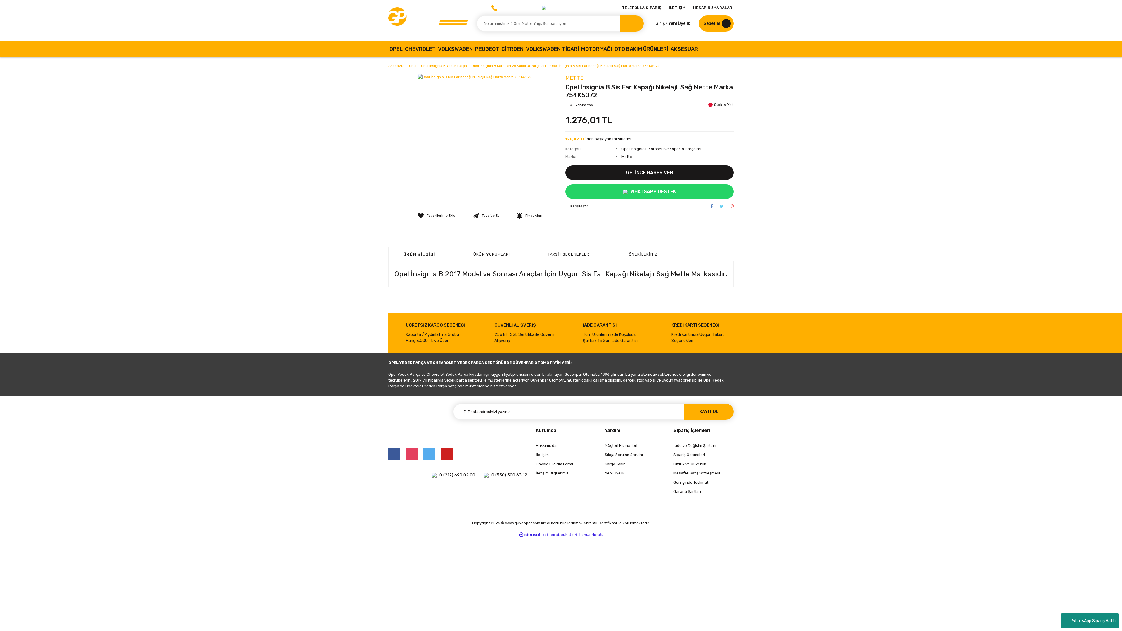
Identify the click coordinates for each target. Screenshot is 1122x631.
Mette (574, 78)
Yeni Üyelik (679, 23)
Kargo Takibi (615, 464)
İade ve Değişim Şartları (694, 445)
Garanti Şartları (687, 491)
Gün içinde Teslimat (690, 482)
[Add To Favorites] (436, 215)
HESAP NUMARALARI (713, 8)
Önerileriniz (643, 254)
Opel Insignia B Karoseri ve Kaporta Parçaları (661, 149)
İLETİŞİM (677, 8)
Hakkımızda (546, 445)
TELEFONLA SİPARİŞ (642, 8)
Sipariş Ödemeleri (689, 455)
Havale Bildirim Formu (555, 464)
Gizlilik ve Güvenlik (689, 464)
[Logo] (428, 20)
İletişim (542, 455)
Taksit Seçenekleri (569, 254)
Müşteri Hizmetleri (621, 445)
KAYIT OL (708, 411)
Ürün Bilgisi (419, 254)
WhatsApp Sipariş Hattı (1094, 620)
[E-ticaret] (560, 534)
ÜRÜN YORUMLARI (491, 254)
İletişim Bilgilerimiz (552, 473)
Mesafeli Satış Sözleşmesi (696, 473)
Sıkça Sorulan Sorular (624, 455)
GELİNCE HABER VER (649, 172)
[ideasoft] (530, 535)
